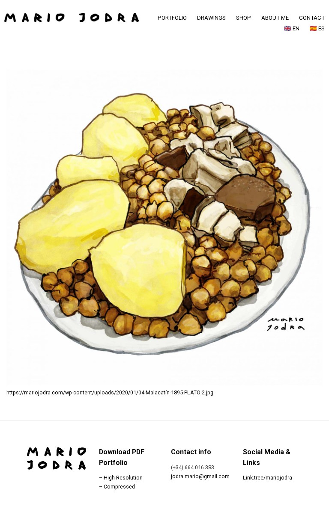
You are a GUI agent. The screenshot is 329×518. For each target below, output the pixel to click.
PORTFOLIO (172, 18)
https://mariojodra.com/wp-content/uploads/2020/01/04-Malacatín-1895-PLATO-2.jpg (109, 392)
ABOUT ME (275, 18)
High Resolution (123, 477)
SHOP (243, 18)
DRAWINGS (211, 18)
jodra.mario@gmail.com (200, 476)
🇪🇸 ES (317, 28)
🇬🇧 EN (291, 28)
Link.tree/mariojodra (267, 477)
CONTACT (312, 18)
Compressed (119, 486)
